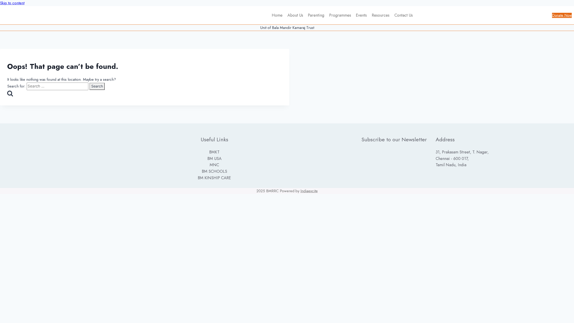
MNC (214, 165)
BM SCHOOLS (214, 171)
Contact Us (403, 15)
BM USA (214, 159)
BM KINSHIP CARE (214, 178)
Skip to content (12, 3)
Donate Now (562, 15)
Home (277, 15)
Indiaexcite (309, 191)
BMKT (214, 152)
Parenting (316, 15)
